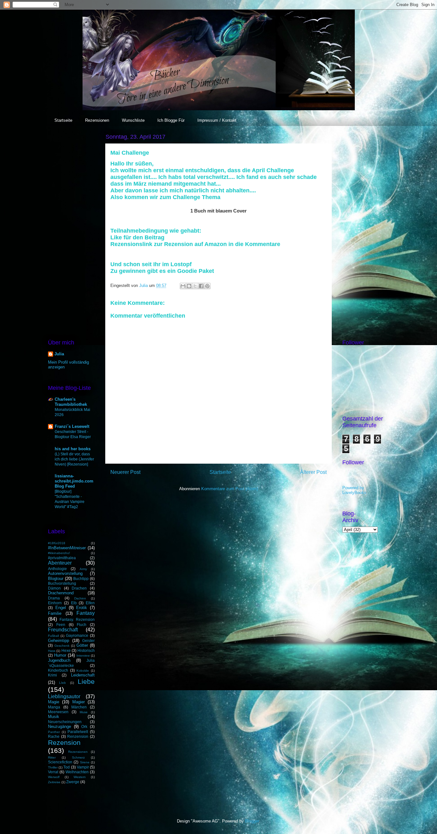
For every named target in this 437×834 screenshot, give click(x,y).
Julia (59, 353)
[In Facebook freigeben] (201, 286)
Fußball (53, 635)
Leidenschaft (83, 675)
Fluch (81, 624)
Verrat (53, 772)
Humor (60, 655)
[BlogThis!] (189, 286)
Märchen (79, 707)
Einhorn (55, 603)
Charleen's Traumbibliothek (71, 402)
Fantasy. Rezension (77, 619)
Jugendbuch (59, 660)
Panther (54, 732)
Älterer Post (313, 472)
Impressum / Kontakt (216, 120)
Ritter (52, 757)
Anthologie (57, 569)
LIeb (62, 682)
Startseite (63, 120)
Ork (84, 726)
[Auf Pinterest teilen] (207, 286)
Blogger (252, 821)
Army (83, 569)
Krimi (52, 675)
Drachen (79, 588)
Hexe (66, 650)
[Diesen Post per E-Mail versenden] (183, 286)
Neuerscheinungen (65, 722)
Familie (54, 613)
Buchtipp (81, 578)
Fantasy (85, 613)
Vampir (83, 767)
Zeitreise (54, 782)
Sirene (85, 762)
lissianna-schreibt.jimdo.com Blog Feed (74, 481)
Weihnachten (77, 772)
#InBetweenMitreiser (67, 547)
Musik (53, 716)
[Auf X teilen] (195, 286)
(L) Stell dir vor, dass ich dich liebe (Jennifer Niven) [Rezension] (74, 459)
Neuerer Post (125, 472)
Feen (60, 624)
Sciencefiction (60, 762)
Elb (74, 603)
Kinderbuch (58, 670)
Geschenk (61, 645)
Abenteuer (60, 563)
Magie (53, 701)
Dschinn (80, 598)
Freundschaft (63, 629)
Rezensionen (97, 120)
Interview (83, 655)
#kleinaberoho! (59, 553)
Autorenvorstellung (65, 573)
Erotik (81, 607)
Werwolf (54, 777)
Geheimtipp (58, 640)
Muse (84, 712)
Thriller (53, 767)
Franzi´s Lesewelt (72, 426)
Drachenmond (61, 593)
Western (80, 777)
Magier (78, 701)
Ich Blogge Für (171, 120)
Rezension (64, 742)
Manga (54, 707)
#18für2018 (56, 543)
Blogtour (55, 578)
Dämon (54, 588)
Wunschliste (133, 120)
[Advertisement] (71, 228)
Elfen (90, 603)
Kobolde (82, 670)
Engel (60, 607)
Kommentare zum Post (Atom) (229, 488)
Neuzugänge (59, 726)
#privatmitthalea (62, 558)
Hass (51, 651)
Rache (54, 736)
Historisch (86, 650)
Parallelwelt (78, 732)
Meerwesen (58, 712)
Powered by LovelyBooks (354, 490)
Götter (82, 645)
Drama (54, 598)
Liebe (86, 681)
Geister (88, 640)
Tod (66, 767)
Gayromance (77, 635)
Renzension (77, 736)
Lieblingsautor (64, 696)
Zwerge (72, 782)
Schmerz (78, 757)
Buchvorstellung (62, 583)
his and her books (73, 448)
